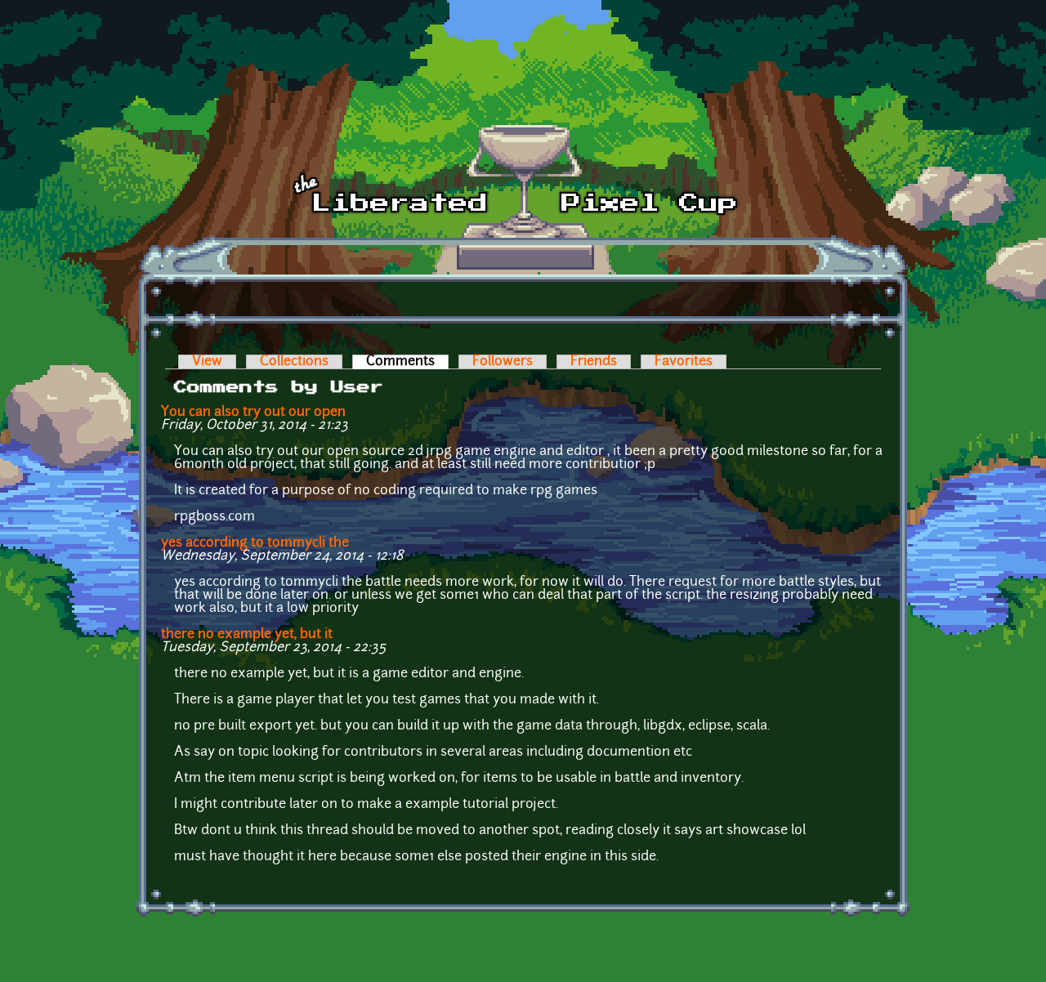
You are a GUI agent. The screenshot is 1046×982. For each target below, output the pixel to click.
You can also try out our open (253, 412)
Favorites (684, 361)
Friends (593, 361)
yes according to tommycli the (255, 543)
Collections (294, 361)
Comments (407, 361)
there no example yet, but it (247, 634)
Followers (502, 361)
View (207, 361)
